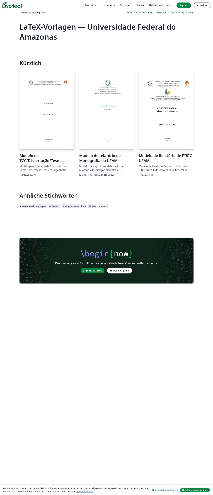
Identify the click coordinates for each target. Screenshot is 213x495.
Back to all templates (33, 12)
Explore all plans (120, 270)
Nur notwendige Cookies (165, 489)
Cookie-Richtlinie (84, 491)
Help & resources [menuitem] (159, 5)
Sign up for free (92, 270)
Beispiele (162, 12)
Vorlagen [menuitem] (125, 5)
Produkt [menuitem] (89, 5)
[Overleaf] (12, 5)
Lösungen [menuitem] (107, 5)
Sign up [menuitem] (183, 5)
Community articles (182, 12)
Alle (137, 12)
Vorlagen (147, 12)
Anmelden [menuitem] (202, 5)
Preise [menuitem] (140, 5)
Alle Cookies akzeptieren (195, 490)
